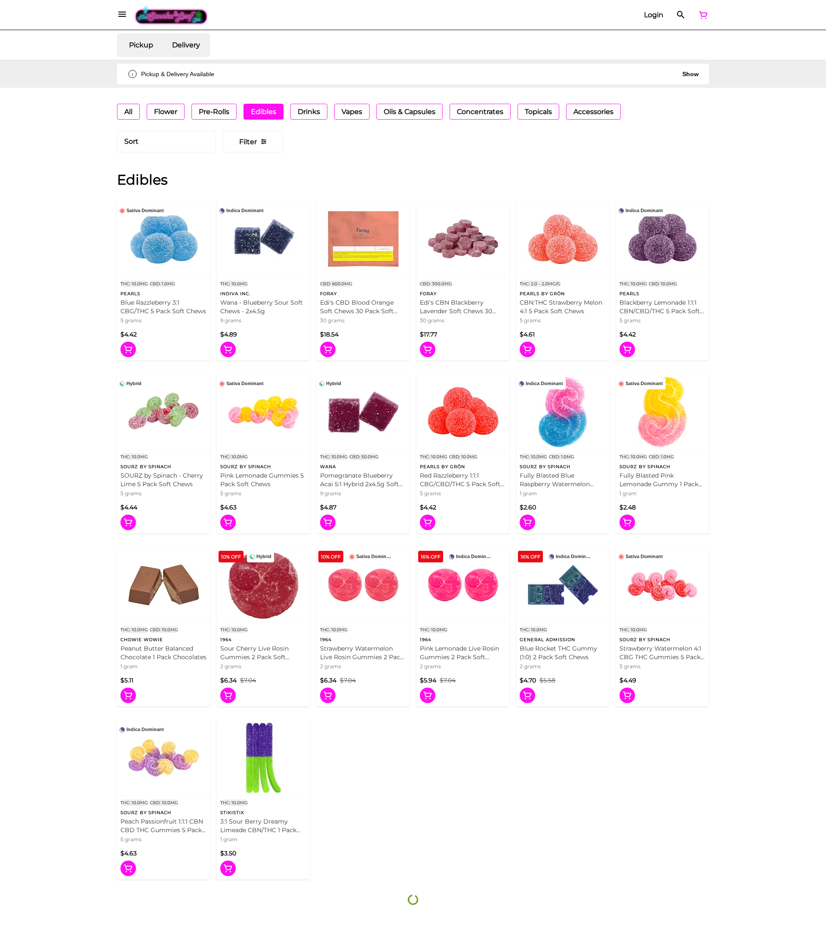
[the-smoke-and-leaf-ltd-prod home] (171, 15)
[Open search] (681, 15)
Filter (248, 142)
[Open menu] (122, 14)
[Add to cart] (128, 349)
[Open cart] (701, 15)
